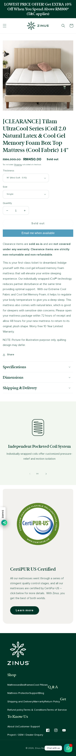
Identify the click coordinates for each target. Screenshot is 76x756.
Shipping (18, 165)
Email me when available (38, 233)
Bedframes (26, 685)
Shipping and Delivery (20, 701)
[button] (5, 26)
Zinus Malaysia (43, 748)
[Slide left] (30, 474)
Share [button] (10, 354)
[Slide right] (46, 474)
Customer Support (29, 726)
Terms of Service (57, 710)
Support (34, 693)
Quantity (7, 203)
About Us (12, 726)
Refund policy (15, 710)
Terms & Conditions (35, 710)
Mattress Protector (18, 693)
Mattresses (13, 685)
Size (5, 187)
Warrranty (38, 701)
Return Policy (52, 701)
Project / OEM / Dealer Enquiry (25, 735)
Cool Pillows (40, 685)
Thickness (8, 171)
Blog (41, 693)
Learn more (25, 610)
